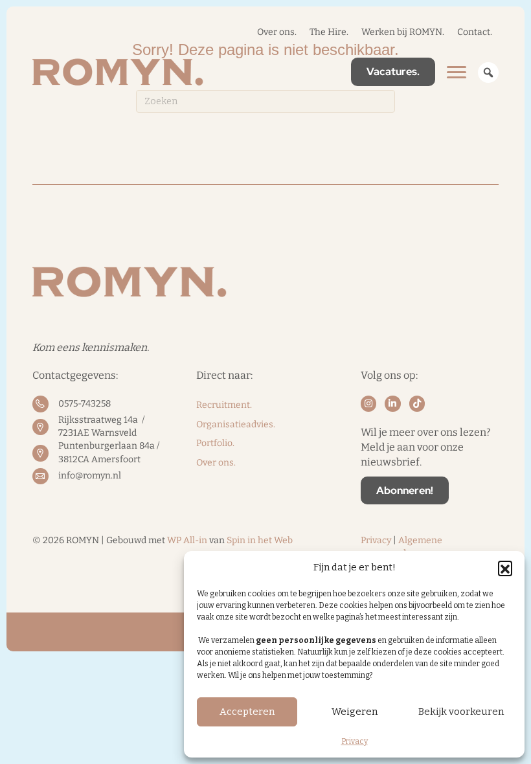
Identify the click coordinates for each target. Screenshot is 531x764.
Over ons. (216, 462)
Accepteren (247, 711)
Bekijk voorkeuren (461, 711)
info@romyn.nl (89, 475)
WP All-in (187, 540)
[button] (505, 567)
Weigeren (355, 711)
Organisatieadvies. (235, 424)
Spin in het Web (260, 540)
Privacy (354, 741)
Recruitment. (224, 404)
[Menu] (456, 73)
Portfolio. (215, 443)
